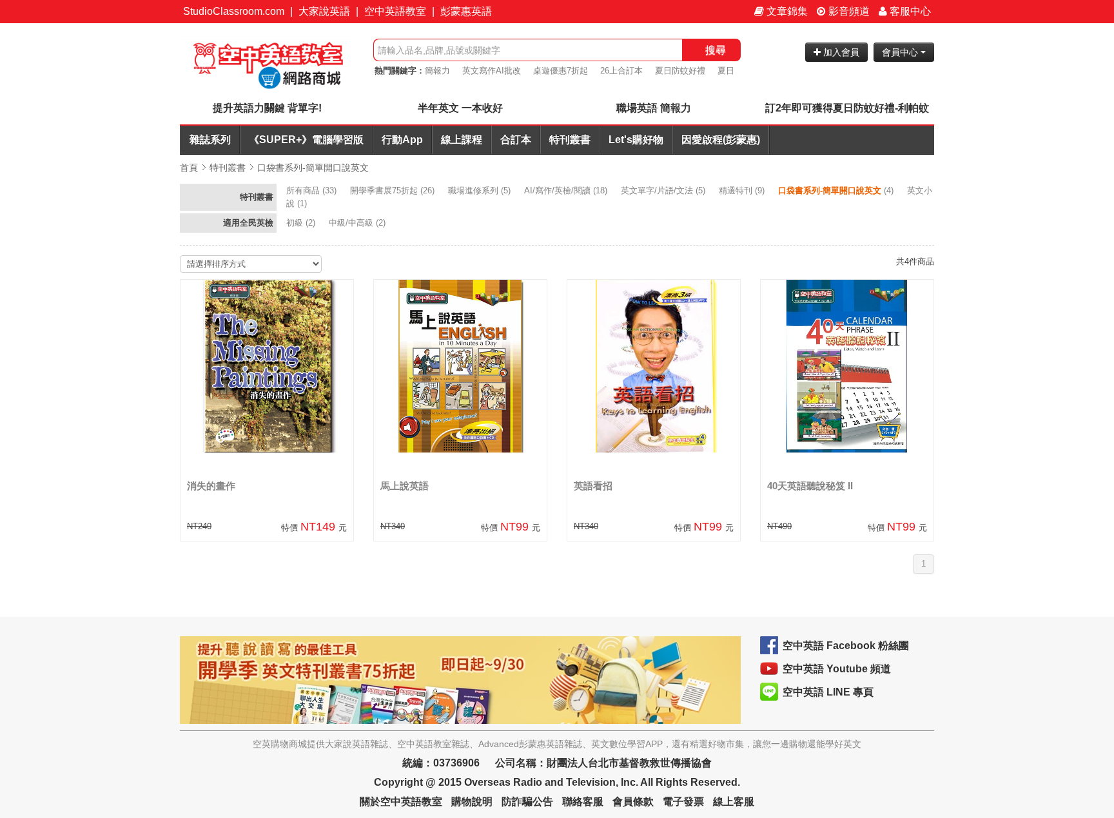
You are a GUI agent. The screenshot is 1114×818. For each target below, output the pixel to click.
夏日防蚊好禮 (680, 70)
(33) (312, 190)
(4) (837, 190)
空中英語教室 (395, 11)
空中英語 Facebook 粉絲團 (846, 645)
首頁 (189, 167)
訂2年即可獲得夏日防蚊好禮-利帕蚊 (847, 107)
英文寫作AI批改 (491, 70)
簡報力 (437, 70)
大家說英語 (324, 11)
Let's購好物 (636, 139)
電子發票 (683, 801)
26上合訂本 (621, 70)
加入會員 (840, 52)
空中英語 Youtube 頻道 (837, 668)
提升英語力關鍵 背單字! (267, 107)
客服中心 (909, 11)
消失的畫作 (211, 485)
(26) (393, 190)
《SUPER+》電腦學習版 (306, 139)
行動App (402, 139)
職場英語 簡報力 (653, 107)
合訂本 (515, 139)
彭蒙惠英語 (466, 11)
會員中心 (901, 52)
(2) (302, 223)
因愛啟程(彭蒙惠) (720, 139)
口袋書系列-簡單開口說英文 (313, 167)
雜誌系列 (210, 139)
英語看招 (593, 485)
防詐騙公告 (527, 801)
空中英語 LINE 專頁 (828, 692)
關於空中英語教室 (401, 801)
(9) (743, 190)
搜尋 (715, 49)
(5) (480, 190)
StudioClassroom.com (233, 11)
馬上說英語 (404, 485)
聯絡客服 (582, 801)
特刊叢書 (570, 139)
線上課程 (461, 139)
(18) (567, 190)
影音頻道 (848, 11)
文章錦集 (786, 11)
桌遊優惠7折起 (560, 70)
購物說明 (472, 801)
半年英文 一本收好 (460, 107)
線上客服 (733, 801)
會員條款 (633, 801)
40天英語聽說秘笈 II (810, 485)
